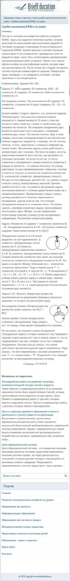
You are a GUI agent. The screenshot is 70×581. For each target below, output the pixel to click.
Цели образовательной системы (19, 444)
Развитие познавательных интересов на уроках (27, 500)
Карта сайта (8, 547)
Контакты (7, 553)
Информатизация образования (18, 513)
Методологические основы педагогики (22, 527)
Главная (6, 493)
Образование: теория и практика (17, 17)
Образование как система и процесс (21, 520)
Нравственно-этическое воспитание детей (25, 533)
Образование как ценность (16, 506)
